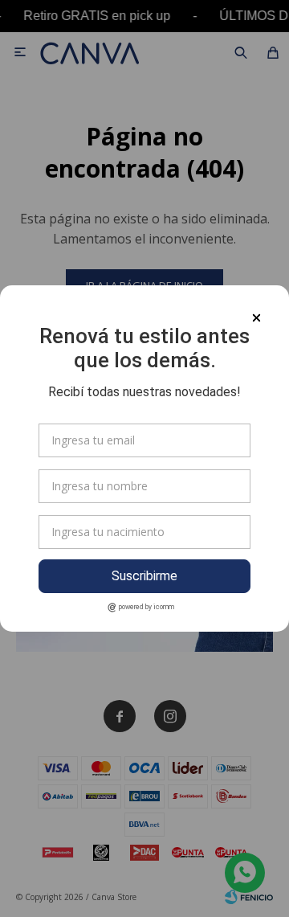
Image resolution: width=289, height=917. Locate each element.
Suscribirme (144, 575)
